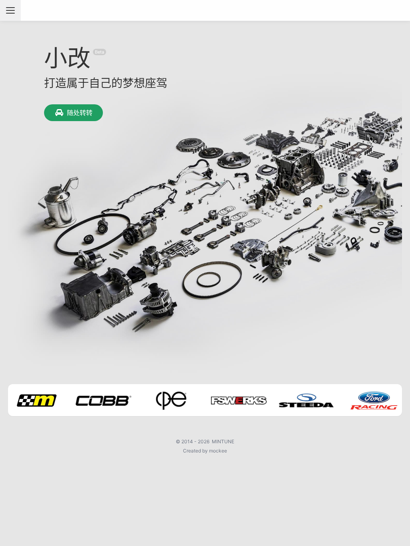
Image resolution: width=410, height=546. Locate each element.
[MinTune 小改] (205, 10)
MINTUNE (223, 441)
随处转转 (79, 113)
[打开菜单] (10, 10)
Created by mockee (205, 451)
